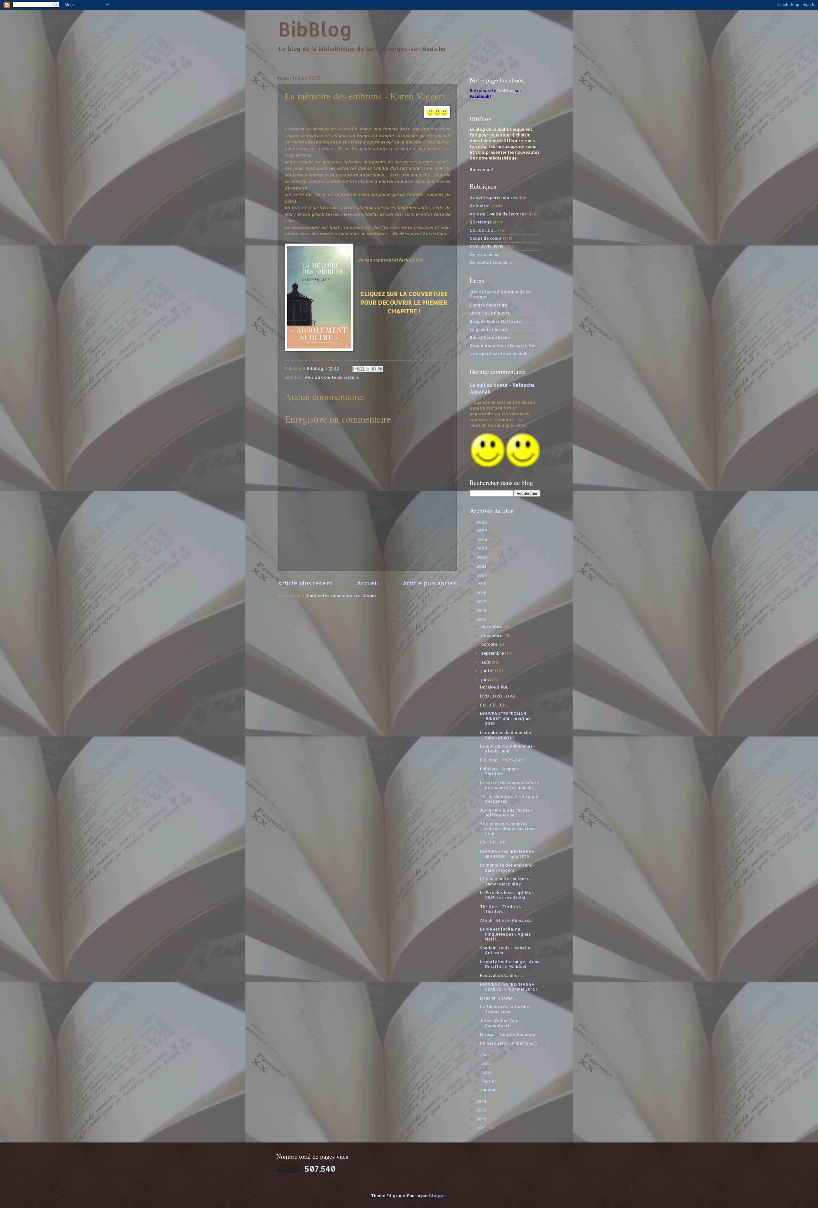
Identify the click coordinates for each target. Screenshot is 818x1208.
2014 (482, 1101)
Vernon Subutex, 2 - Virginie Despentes (509, 799)
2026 (482, 522)
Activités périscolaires (493, 197)
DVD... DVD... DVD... (499, 695)
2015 (482, 619)
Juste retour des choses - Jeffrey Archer (506, 812)
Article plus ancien (430, 583)
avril (486, 1063)
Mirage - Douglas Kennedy (507, 1034)
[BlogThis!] (362, 369)
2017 (481, 601)
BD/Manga (481, 221)
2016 (481, 610)
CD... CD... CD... (494, 704)
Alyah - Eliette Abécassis (506, 920)
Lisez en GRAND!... (498, 998)
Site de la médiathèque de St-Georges (501, 294)
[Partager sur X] (368, 369)
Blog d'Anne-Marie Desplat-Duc (503, 345)
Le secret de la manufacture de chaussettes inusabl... (509, 785)
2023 (482, 548)
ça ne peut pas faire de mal (498, 353)
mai (485, 1054)
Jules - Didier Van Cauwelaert (498, 1023)
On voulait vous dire (491, 262)
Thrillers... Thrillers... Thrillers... (502, 909)
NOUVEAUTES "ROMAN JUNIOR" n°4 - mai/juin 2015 (505, 718)
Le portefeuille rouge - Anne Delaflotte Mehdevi (510, 964)
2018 (481, 592)
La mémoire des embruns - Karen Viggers (507, 867)
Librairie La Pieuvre (490, 313)
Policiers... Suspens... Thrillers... (501, 771)
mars (487, 1072)
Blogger (437, 1195)
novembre (492, 635)
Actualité (480, 205)
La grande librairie (489, 329)
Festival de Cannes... (501, 975)
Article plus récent (305, 583)
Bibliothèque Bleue (490, 337)
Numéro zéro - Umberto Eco (508, 1043)
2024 (482, 539)
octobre (489, 644)
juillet (488, 670)
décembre (492, 626)
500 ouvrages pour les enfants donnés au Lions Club (508, 828)
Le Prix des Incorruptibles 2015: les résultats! (507, 895)
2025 (482, 530)
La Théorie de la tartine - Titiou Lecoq (506, 1009)
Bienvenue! (481, 169)
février (489, 1081)
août (486, 662)
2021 (481, 566)
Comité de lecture (488, 305)
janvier (489, 1089)
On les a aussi (484, 254)
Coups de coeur (486, 238)
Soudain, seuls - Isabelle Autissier (505, 950)
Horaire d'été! (494, 687)
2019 (482, 583)
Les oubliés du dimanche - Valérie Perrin (507, 735)
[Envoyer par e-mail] (355, 369)
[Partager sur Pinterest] (380, 369)
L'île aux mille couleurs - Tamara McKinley (505, 881)
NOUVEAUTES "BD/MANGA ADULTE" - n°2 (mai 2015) (508, 987)
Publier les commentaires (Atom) (341, 595)
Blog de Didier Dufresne (495, 321)
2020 (482, 575)
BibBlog (315, 29)
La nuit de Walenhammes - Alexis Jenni (508, 748)
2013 (481, 1109)
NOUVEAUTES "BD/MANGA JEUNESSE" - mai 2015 (507, 854)
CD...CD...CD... (483, 230)
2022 (482, 557)
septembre (493, 653)
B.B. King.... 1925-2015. (503, 759)
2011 (481, 1127)
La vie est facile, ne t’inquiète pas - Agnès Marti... (505, 933)
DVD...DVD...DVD (486, 246)
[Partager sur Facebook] (374, 369)
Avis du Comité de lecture (332, 377)
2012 (481, 1118)
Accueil (367, 583)
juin (485, 679)
